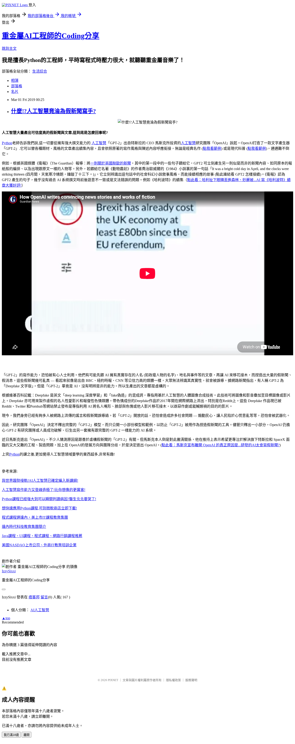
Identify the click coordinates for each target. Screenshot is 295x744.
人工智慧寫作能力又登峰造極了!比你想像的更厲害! (43, 490)
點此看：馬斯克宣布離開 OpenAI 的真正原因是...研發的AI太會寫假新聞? (221, 445)
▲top (6, 618)
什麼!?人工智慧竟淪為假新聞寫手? (53, 111)
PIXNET (113, 680)
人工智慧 (98, 143)
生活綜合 (39, 71)
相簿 (14, 80)
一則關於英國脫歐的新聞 (110, 163)
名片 (14, 92)
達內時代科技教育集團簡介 (24, 527)
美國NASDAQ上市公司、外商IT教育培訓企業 (39, 545)
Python (7, 143)
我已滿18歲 (11, 735)
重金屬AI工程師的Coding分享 (50, 36)
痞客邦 (34, 597)
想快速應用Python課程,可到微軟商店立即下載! (39, 508)
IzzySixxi (9, 571)
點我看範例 (212, 148)
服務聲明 (191, 680)
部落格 (16, 86)
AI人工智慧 (39, 610)
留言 (44, 597)
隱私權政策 (173, 680)
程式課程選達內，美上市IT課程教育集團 (35, 517)
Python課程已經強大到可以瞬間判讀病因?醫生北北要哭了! (49, 499)
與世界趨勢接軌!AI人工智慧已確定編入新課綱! (40, 480)
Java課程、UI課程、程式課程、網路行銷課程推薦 (42, 536)
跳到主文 (9, 48)
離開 (27, 735)
